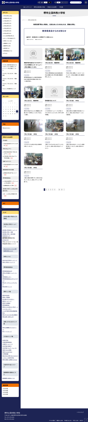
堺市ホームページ (6, 301)
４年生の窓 (6, 28)
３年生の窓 (6, 26)
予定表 (61, 7)
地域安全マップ (6, 236)
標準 (58, 2)
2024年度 (5, 392)
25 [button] (61, 189)
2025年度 (5, 390)
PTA (5, 53)
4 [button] (50, 189)
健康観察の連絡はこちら (8, 378)
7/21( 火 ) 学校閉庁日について (9, 88)
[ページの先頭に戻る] (86, 420)
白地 (46, 2)
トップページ (28, 7)
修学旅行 (6, 48)
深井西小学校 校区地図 (8, 234)
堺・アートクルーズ (7, 331)
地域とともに (6, 41)
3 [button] (48, 189)
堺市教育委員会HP (7, 271)
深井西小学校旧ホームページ (9, 230)
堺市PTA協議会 (6, 303)
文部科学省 (5, 340)
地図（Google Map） (7, 352)
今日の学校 (6, 16)
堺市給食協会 (5, 305)
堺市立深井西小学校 (39, 7)
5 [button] (52, 189)
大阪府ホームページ (7, 344)
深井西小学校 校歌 (7, 232)
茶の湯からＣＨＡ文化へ (8, 299)
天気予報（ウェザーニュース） (9, 348)
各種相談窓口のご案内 (10, 185)
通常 (42, 2)
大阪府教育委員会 (7, 342)
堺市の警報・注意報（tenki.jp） (9, 360)
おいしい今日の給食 (8, 38)
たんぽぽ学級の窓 (8, 36)
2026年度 (5, 388)
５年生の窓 (6, 31)
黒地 (49, 2)
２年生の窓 (6, 23)
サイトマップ (81, 412)
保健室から (6, 43)
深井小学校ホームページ (8, 262)
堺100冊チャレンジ (7, 286)
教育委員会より (7, 51)
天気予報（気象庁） (7, 346)
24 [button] (59, 189)
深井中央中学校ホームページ (9, 260)
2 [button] (46, 189)
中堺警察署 (5, 354)
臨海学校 (6, 46)
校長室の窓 (6, 18)
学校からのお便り (52, 7)
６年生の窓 (6, 33)
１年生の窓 (6, 21)
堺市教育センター (6, 277)
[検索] (80, 2)
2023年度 (5, 394)
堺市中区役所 (5, 295)
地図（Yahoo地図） (7, 350)
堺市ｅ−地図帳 (6, 297)
